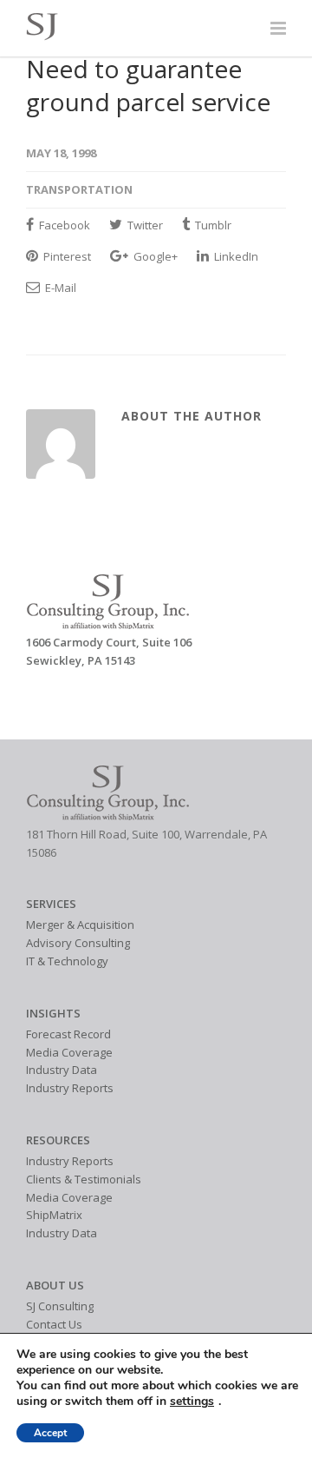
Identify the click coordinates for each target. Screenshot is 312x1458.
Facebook (63, 225)
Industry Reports (70, 1088)
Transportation (79, 189)
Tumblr (211, 225)
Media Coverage (69, 1052)
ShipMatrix (54, 1215)
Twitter (144, 225)
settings (192, 1401)
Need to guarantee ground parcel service (148, 85)
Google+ (154, 256)
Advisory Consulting (78, 943)
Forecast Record (68, 1034)
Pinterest (66, 256)
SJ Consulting (60, 1306)
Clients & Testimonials (83, 1179)
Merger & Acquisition (80, 924)
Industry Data (61, 1069)
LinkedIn (234, 256)
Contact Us (54, 1324)
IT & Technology (67, 961)
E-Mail (59, 287)
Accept (50, 1433)
